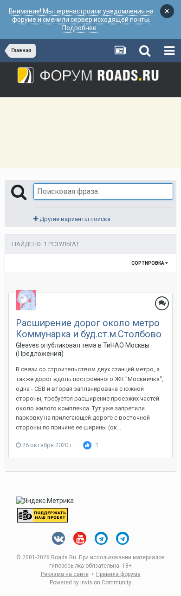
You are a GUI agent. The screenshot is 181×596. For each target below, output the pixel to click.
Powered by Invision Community (90, 582)
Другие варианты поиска (74, 218)
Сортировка (148, 263)
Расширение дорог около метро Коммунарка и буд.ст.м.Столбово (89, 328)
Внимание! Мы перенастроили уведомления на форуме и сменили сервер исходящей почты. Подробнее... (81, 19)
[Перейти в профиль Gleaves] (26, 300)
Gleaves (27, 345)
